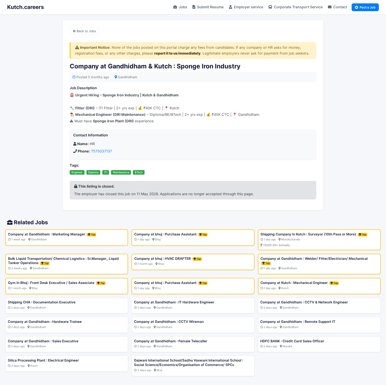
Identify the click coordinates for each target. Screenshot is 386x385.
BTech (139, 172)
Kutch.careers (25, 7)
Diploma (93, 172)
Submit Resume (210, 7)
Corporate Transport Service (298, 7)
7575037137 (101, 151)
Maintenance (121, 172)
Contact (339, 7)
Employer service (248, 7)
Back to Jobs (86, 31)
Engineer (77, 172)
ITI (105, 172)
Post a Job (367, 7)
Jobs (182, 7)
